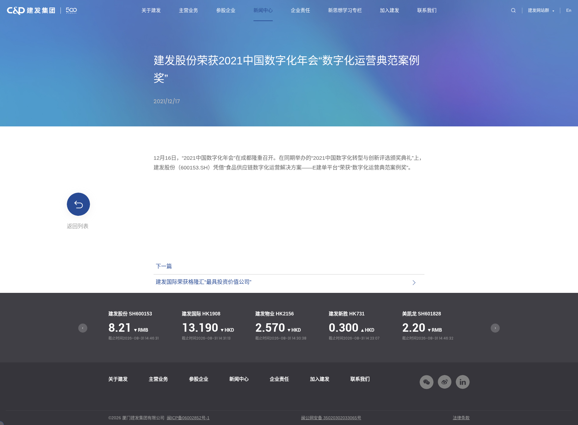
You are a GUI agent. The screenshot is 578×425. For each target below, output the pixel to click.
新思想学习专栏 (345, 10)
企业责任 (300, 10)
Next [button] (495, 328)
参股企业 (225, 10)
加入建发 (389, 10)
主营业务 (188, 10)
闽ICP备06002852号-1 (188, 418)
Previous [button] (82, 328)
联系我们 (427, 10)
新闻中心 (263, 10)
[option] (142, 326)
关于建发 (151, 10)
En (568, 10)
